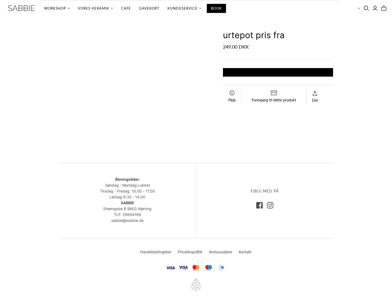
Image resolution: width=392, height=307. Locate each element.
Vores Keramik (93, 8)
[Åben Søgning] (366, 8)
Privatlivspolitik (190, 252)
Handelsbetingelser (155, 252)
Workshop (55, 8)
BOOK (216, 8)
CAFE (126, 8)
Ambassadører (220, 252)
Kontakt (245, 252)
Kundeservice (182, 8)
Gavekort (149, 8)
